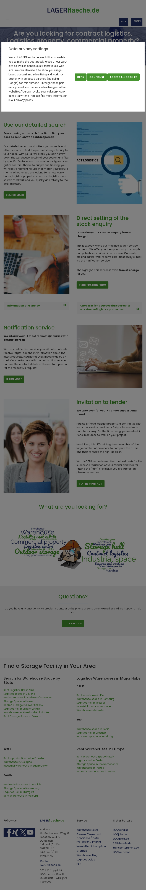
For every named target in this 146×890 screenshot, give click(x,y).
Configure (97, 77)
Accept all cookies (123, 77)
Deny (80, 77)
